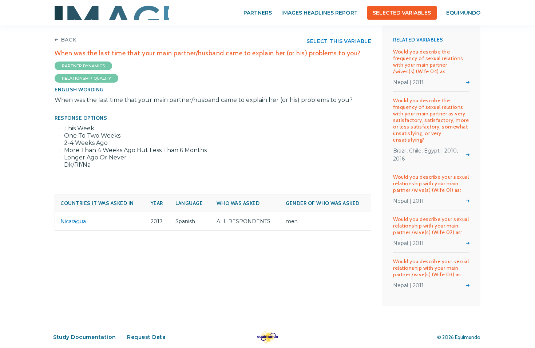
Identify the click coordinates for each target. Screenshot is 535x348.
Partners (257, 12)
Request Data (146, 337)
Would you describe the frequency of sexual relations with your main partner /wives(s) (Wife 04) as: (428, 61)
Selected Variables (402, 12)
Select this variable (338, 41)
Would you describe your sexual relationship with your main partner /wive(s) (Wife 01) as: (431, 183)
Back (68, 39)
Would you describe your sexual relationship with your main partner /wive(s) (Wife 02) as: (431, 226)
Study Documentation (84, 337)
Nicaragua (73, 221)
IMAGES (112, 12)
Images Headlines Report (319, 12)
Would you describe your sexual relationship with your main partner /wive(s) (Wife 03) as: (431, 268)
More (467, 82)
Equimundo (463, 12)
